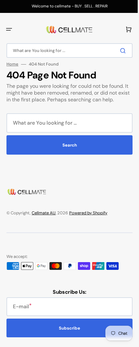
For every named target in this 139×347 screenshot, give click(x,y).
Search (67, 145)
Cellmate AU (44, 213)
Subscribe (67, 328)
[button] (9, 29)
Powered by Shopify (88, 213)
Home (12, 64)
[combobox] (67, 50)
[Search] (119, 51)
